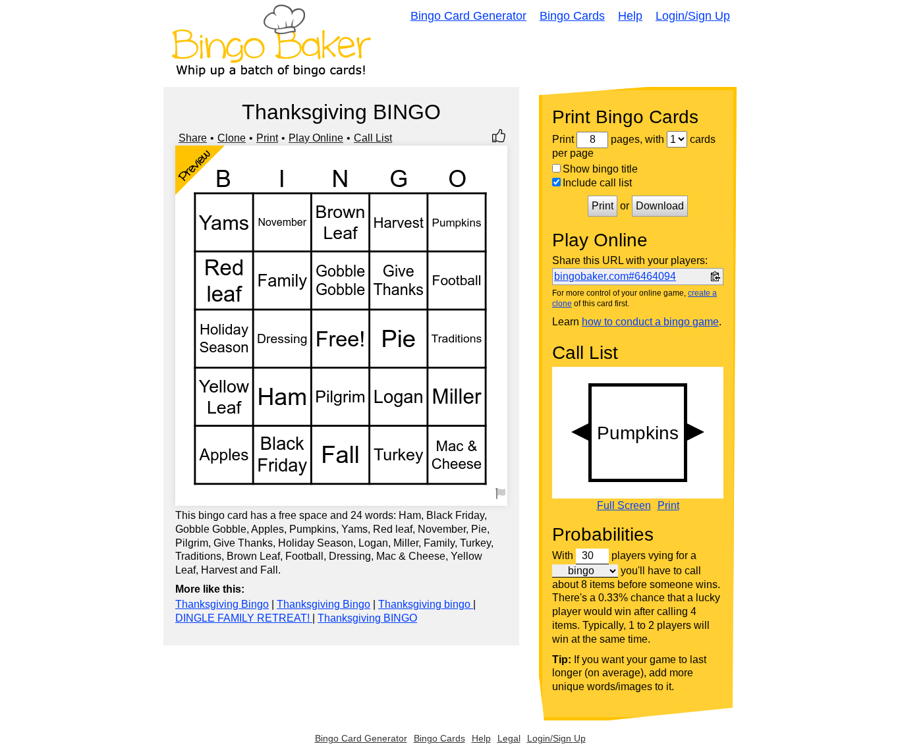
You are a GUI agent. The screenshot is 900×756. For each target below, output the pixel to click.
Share (193, 138)
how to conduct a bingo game (650, 321)
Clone (231, 138)
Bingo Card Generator (468, 15)
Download (660, 205)
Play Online (316, 138)
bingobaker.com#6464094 (615, 276)
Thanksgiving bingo (425, 604)
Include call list (597, 182)
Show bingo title (600, 169)
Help (630, 15)
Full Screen (624, 505)
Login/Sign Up (693, 15)
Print (267, 138)
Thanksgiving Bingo (222, 604)
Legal (508, 738)
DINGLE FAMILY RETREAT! (243, 618)
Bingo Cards (572, 15)
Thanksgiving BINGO (367, 618)
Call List (373, 138)
